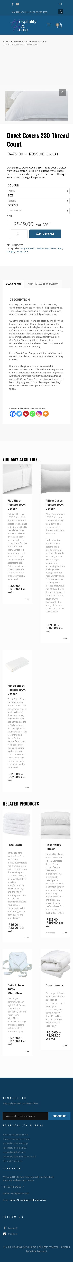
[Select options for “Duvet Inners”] (65, 1046)
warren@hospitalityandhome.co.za (28, 1199)
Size (10, 195)
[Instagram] (17, 4)
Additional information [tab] (43, 283)
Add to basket (45, 234)
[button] (62, 92)
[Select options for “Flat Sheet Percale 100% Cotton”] (27, 599)
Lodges (10, 251)
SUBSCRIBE (59, 1116)
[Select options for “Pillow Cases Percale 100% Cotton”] (65, 638)
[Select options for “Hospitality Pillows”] (65, 933)
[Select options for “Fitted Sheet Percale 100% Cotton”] (27, 787)
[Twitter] (19, 414)
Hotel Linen (56, 248)
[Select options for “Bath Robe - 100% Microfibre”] (27, 1051)
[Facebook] (12, 4)
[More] (46, 414)
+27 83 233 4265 (39, 12)
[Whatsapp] (32, 414)
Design (13, 205)
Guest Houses (42, 248)
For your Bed (27, 248)
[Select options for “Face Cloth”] (27, 938)
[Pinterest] (26, 414)
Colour (13, 185)
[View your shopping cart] (59, 25)
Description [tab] (13, 283)
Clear (9, 216)
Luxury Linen (22, 251)
